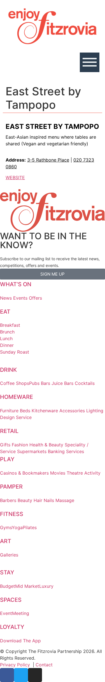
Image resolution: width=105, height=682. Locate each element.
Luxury (46, 586)
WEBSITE (15, 177)
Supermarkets (31, 451)
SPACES (11, 599)
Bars (45, 383)
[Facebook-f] (7, 675)
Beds (25, 410)
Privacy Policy (15, 664)
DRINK (8, 369)
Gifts (5, 444)
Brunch (7, 332)
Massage (64, 500)
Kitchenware (45, 410)
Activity (92, 473)
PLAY (7, 459)
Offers (35, 298)
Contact (44, 664)
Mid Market (27, 586)
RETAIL (9, 431)
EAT (5, 311)
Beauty (25, 500)
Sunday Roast (14, 352)
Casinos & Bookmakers (24, 473)
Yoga (17, 527)
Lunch (6, 338)
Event (6, 613)
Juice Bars (62, 383)
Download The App (20, 640)
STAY (7, 572)
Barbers (8, 500)
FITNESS (11, 514)
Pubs (34, 383)
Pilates (30, 527)
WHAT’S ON (15, 284)
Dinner (7, 345)
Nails (49, 500)
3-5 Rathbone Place (48, 160)
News (6, 298)
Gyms (6, 527)
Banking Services (66, 451)
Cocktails (85, 383)
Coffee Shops (14, 383)
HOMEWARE (16, 397)
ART (5, 541)
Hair (38, 500)
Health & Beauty (46, 444)
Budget (7, 586)
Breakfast (10, 325)
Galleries (9, 555)
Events (20, 298)
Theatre (75, 473)
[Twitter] (21, 675)
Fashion (20, 444)
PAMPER (11, 486)
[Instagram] (35, 675)
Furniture (9, 410)
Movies (57, 473)
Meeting (20, 613)
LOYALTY (12, 627)
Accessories (72, 410)
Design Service (16, 417)
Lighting (94, 410)
